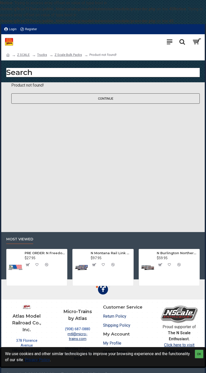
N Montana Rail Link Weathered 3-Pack (111, 253)
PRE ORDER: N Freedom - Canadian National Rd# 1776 (45, 253)
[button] (97, 287)
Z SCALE (23, 55)
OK (199, 354)
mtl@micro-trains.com (77, 336)
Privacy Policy (37, 359)
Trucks (42, 55)
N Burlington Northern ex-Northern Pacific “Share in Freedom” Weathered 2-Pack (177, 253)
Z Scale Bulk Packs (68, 55)
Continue (105, 98)
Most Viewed (19, 239)
